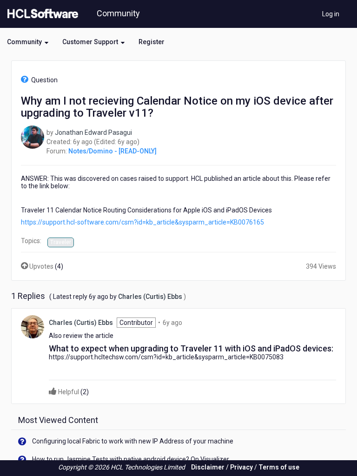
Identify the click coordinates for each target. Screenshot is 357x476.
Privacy (241, 467)
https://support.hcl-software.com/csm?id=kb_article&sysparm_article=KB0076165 (142, 222)
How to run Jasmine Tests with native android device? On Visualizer (130, 459)
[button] (27, 42)
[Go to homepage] (41, 14)
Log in (330, 14)
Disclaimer (208, 467)
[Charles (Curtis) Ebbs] (32, 326)
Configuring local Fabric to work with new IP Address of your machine (132, 441)
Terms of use (278, 467)
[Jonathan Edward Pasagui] (32, 136)
